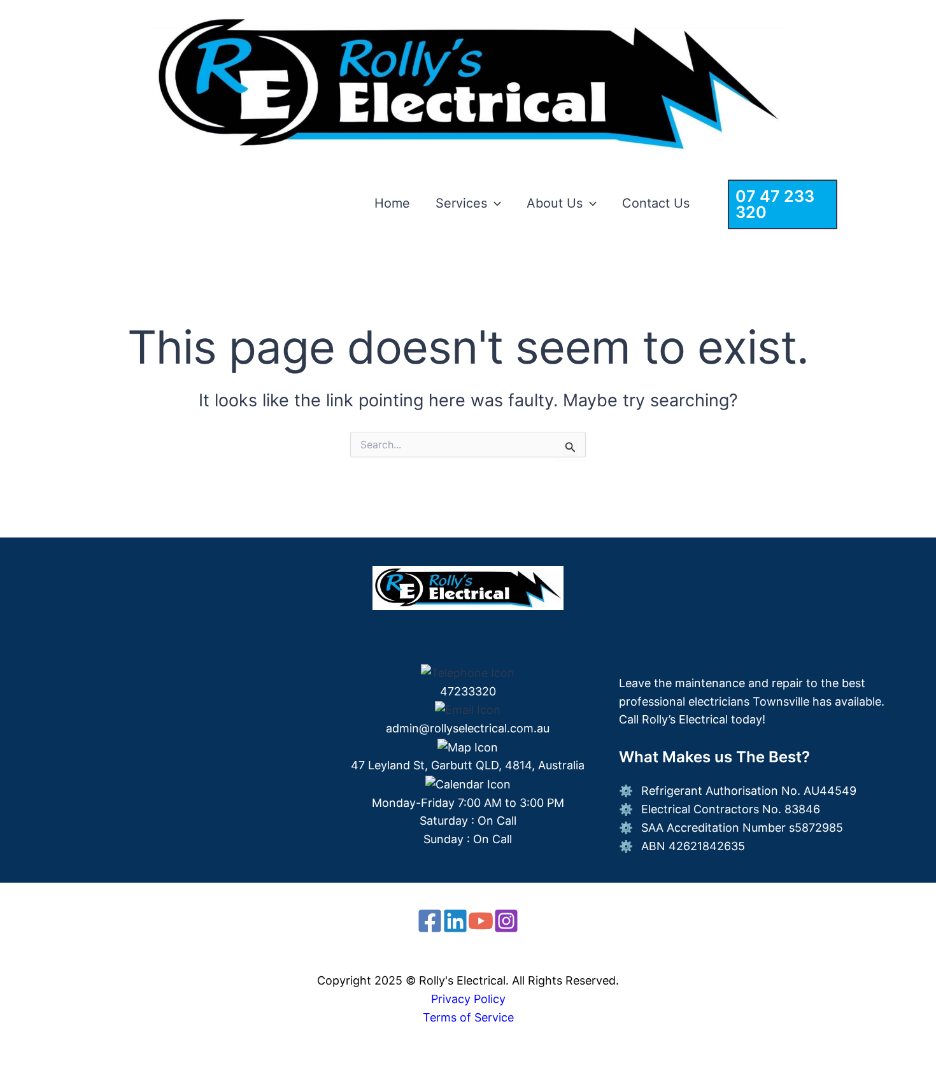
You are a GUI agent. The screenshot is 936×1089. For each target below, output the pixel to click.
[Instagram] (506, 921)
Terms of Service (468, 1017)
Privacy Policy (468, 999)
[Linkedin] (455, 921)
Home (392, 203)
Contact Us (656, 203)
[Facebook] (430, 921)
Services (461, 203)
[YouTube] (480, 921)
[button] (494, 203)
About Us (555, 203)
